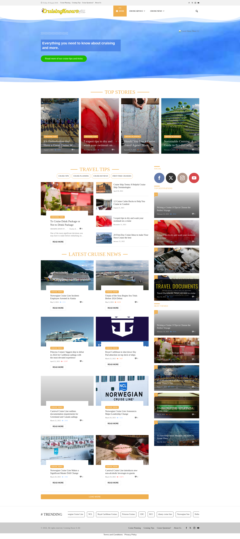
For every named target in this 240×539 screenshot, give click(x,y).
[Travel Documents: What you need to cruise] (176, 288)
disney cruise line (156, 514)
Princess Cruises (120, 514)
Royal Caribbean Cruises (98, 514)
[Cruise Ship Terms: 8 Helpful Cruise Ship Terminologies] (104, 187)
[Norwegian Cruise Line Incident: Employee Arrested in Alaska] (67, 275)
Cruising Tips (51, 136)
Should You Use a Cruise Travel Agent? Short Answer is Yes (139, 143)
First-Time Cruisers (121, 176)
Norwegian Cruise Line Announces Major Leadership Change (120, 412)
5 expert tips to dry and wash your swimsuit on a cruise (99, 143)
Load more (95, 497)
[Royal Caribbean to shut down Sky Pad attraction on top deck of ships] (122, 331)
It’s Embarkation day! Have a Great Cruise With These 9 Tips (60, 143)
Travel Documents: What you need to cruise (176, 293)
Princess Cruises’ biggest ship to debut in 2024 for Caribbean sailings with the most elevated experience (67, 355)
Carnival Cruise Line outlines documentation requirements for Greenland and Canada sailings (64, 414)
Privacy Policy (130, 534)
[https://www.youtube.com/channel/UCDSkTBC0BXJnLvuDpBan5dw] (198, 3)
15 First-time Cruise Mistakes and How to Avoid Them (175, 437)
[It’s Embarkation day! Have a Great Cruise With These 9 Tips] (60, 126)
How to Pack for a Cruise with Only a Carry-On (173, 264)
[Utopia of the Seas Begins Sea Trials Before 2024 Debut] (122, 275)
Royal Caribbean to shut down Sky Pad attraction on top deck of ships (120, 353)
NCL (82, 514)
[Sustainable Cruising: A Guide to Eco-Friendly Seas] (180, 126)
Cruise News (57, 292)
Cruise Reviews (100, 176)
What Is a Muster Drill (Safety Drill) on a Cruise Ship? (175, 409)
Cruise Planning (132, 136)
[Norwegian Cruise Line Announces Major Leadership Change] (122, 391)
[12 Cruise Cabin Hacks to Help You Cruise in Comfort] (104, 204)
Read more (58, 242)
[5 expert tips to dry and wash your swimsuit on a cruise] (100, 126)
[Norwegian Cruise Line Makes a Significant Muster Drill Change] (67, 450)
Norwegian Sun (175, 514)
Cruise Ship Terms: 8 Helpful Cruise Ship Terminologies (129, 185)
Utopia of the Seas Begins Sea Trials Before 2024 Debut (121, 297)
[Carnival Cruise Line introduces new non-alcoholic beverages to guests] (122, 450)
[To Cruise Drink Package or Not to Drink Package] (67, 198)
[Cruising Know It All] (63, 11)
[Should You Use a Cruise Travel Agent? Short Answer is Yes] (140, 126)
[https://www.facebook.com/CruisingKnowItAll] (189, 3)
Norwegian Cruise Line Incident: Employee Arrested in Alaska (64, 297)
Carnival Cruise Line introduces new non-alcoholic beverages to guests (121, 471)
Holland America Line (195, 514)
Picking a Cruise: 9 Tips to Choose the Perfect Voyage (174, 208)
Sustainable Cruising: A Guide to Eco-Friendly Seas (178, 143)
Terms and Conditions (113, 534)
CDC (133, 514)
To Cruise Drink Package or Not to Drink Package (65, 223)
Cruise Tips (63, 176)
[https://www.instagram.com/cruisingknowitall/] (195, 3)
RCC (142, 514)
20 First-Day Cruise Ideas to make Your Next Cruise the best (130, 236)
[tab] (63, 176)
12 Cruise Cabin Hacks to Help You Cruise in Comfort (129, 202)
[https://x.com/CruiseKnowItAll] (192, 3)
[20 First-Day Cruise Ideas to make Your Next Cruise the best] (104, 238)
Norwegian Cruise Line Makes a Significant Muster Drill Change (64, 471)
